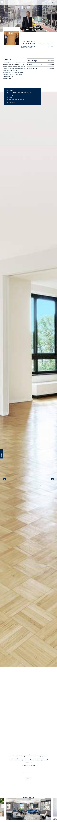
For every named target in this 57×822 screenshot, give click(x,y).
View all (28, 778)
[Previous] (4, 758)
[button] (49, 46)
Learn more (40, 43)
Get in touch (1, 454)
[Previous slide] (4, 479)
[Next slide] (52, 479)
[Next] (53, 758)
